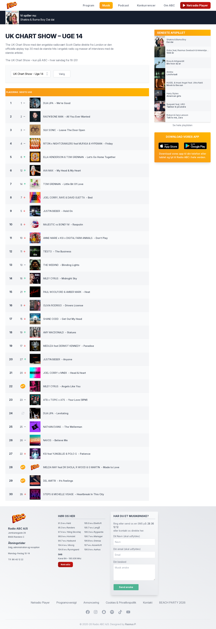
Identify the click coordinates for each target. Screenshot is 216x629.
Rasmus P (130, 624)
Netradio (65, 564)
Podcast (123, 5)
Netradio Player (197, 5)
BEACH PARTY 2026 (172, 602)
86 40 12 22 (17, 559)
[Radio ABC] (11, 5)
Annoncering (91, 602)
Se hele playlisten (182, 125)
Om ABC (169, 5)
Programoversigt (66, 602)
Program (88, 5)
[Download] (168, 145)
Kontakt (147, 602)
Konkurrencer (146, 5)
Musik (106, 5)
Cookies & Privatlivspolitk (121, 602)
